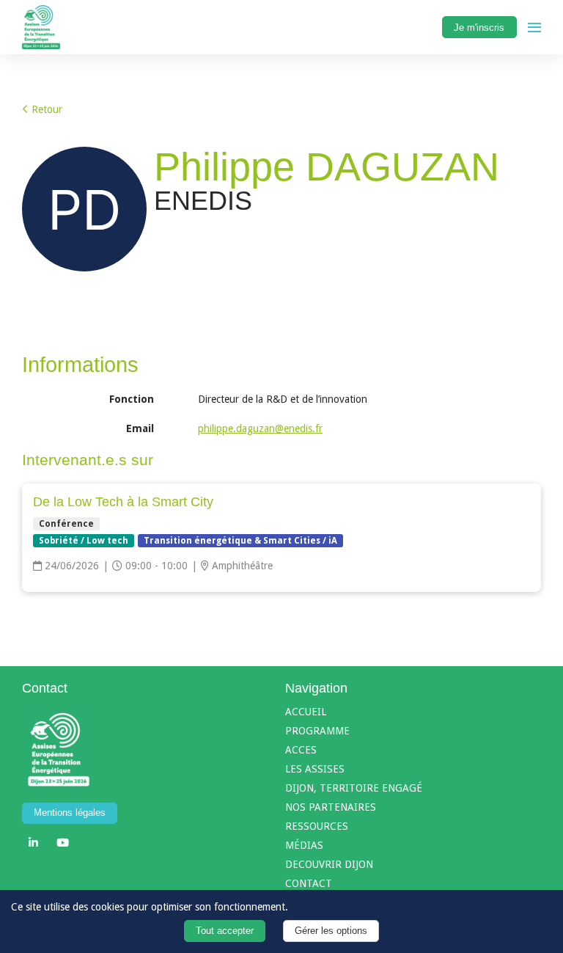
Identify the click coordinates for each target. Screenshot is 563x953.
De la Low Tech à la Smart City (123, 501)
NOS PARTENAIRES (330, 807)
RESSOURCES (316, 826)
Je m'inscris (479, 27)
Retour (45, 109)
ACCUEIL (305, 712)
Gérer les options (331, 931)
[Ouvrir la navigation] (534, 27)
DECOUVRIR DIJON (329, 864)
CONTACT (308, 883)
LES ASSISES (315, 769)
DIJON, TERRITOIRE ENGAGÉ (353, 788)
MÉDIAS (304, 845)
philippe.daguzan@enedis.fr (260, 428)
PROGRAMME (317, 731)
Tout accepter (225, 931)
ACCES (301, 750)
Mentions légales (70, 813)
